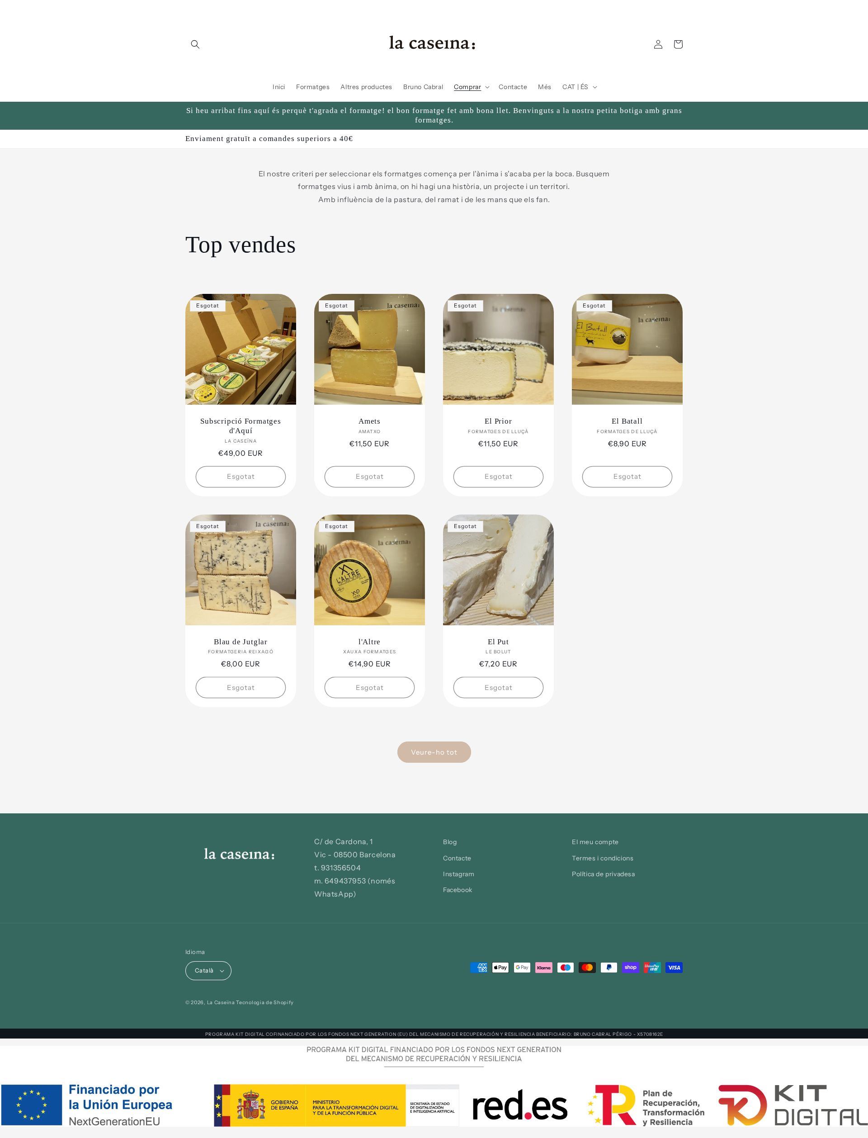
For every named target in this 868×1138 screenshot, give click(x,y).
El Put (498, 641)
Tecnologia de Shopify (265, 1002)
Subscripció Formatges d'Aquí (240, 426)
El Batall (627, 421)
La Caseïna (221, 1002)
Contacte (457, 858)
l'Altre (370, 641)
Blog (450, 842)
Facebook (457, 890)
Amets (370, 421)
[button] (195, 44)
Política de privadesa (603, 874)
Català (204, 970)
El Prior (498, 421)
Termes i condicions (602, 858)
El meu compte (595, 842)
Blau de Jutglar (241, 641)
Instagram (458, 874)
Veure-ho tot (434, 752)
